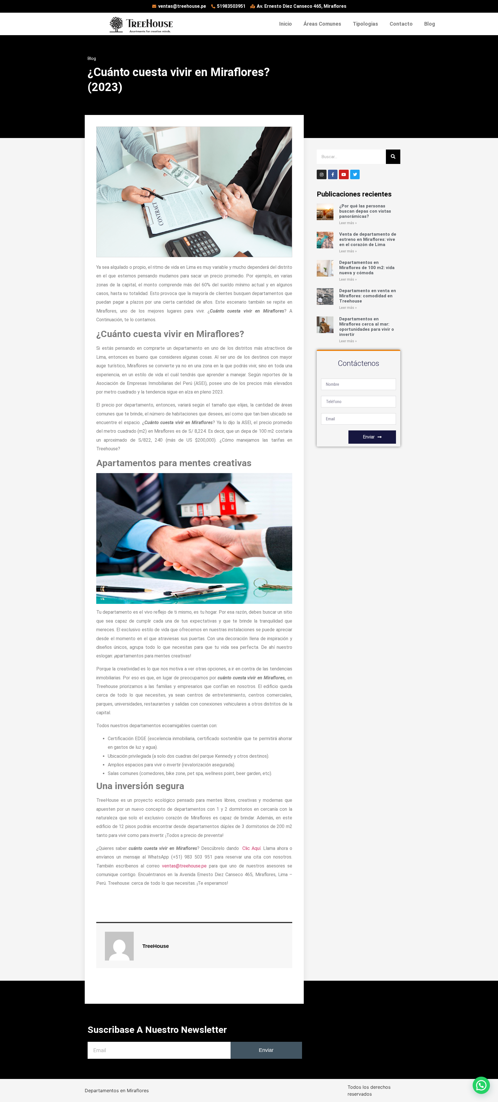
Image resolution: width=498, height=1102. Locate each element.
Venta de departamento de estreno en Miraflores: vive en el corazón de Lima (367, 239)
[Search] (393, 157)
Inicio (285, 24)
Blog (429, 24)
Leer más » (348, 223)
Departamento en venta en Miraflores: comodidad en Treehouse (367, 296)
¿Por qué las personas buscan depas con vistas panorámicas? (365, 211)
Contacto (401, 24)
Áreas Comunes (322, 24)
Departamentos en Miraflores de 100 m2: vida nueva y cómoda (367, 267)
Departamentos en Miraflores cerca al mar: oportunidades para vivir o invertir (366, 326)
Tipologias (365, 24)
